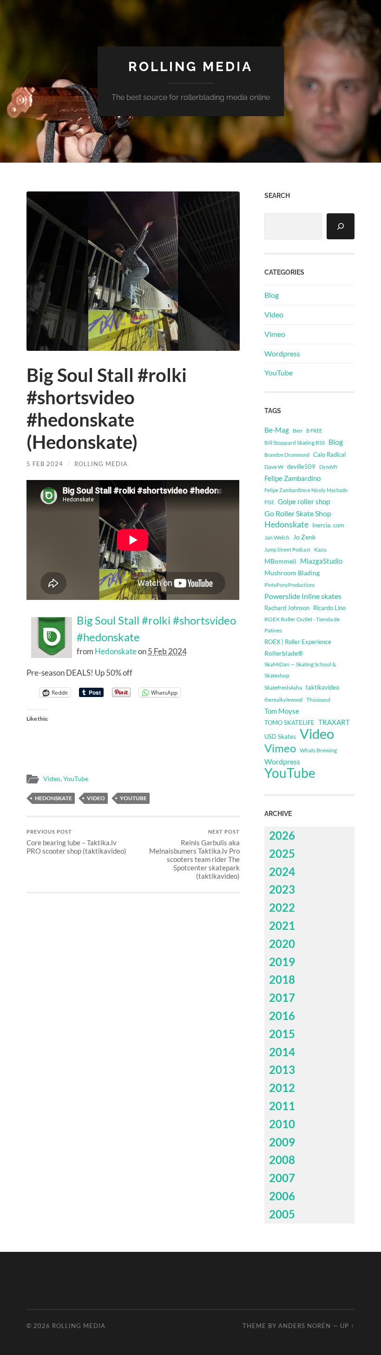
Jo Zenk (304, 537)
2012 (282, 1087)
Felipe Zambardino (292, 478)
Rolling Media (190, 66)
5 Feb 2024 (44, 463)
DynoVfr (328, 467)
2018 (282, 979)
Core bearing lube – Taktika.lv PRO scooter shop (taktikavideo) (76, 842)
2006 (282, 1196)
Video (51, 779)
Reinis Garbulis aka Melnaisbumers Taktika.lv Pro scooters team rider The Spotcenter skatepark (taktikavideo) (194, 854)
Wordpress (282, 353)
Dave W (273, 467)
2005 (282, 1214)
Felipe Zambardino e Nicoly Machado (306, 490)
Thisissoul (318, 699)
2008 (282, 1159)
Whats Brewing (318, 750)
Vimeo (274, 333)
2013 (282, 1069)
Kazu (320, 549)
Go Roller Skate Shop (297, 513)
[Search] (341, 226)
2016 (282, 1015)
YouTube (75, 779)
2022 (282, 907)
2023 (282, 889)
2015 (282, 1033)
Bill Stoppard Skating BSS (294, 442)
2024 (282, 871)
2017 (282, 997)
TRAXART (334, 722)
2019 (282, 961)
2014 (282, 1052)
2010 (282, 1124)
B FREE (314, 431)
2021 (282, 925)
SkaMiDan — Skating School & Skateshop (300, 669)
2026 (282, 835)
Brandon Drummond (286, 455)
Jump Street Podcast (287, 549)
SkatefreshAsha (283, 687)
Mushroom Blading (292, 573)
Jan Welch (276, 537)
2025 (282, 853)
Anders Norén (304, 1325)
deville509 (301, 466)
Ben (297, 430)
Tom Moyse (281, 711)
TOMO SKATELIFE (289, 722)
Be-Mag (276, 430)
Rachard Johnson (286, 608)
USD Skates (280, 736)
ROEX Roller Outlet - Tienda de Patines (302, 624)
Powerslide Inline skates (303, 596)
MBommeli (280, 561)
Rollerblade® (283, 653)
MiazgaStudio (321, 561)
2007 (282, 1177)
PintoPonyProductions (289, 585)
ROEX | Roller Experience (297, 641)
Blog (271, 294)
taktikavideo (322, 687)
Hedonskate (116, 651)
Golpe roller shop (304, 501)
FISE (269, 502)
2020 (282, 943)
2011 (282, 1105)
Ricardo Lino (329, 608)
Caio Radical (329, 454)
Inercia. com (328, 525)
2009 (282, 1142)
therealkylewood (283, 700)
